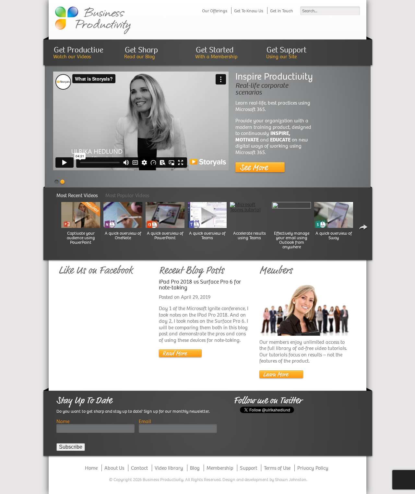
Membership (220, 468)
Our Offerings (214, 11)
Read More (174, 353)
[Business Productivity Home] (93, 20)
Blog (195, 468)
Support (248, 468)
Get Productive (78, 49)
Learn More (275, 374)
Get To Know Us (248, 11)
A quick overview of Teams (207, 235)
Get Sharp (141, 49)
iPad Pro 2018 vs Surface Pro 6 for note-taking (200, 284)
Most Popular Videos (127, 195)
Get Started (214, 49)
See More (253, 167)
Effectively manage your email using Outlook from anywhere (291, 240)
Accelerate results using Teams (249, 235)
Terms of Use (277, 468)
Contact (139, 468)
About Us (114, 468)
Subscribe (70, 447)
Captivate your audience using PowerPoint (81, 238)
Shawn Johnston (290, 480)
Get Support (286, 49)
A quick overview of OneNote (123, 235)
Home (91, 468)
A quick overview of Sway (333, 235)
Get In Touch (281, 11)
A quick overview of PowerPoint (165, 235)
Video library (169, 468)
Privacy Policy (312, 468)
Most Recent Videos (77, 195)
